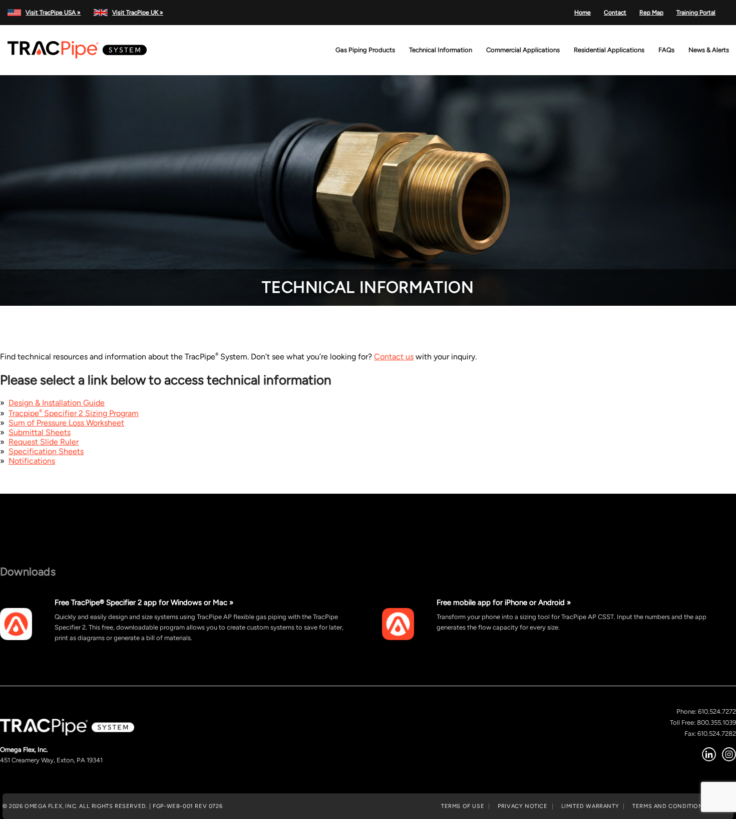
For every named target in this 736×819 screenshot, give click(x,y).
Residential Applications (609, 50)
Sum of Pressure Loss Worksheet (66, 423)
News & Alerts (708, 50)
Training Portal (695, 12)
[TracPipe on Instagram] (729, 754)
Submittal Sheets (40, 432)
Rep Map (651, 12)
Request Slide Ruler (44, 442)
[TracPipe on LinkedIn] (709, 754)
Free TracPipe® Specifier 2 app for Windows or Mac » (144, 602)
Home (582, 12)
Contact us (394, 356)
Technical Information (440, 50)
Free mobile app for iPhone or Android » (504, 602)
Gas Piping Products (365, 50)
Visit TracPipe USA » (53, 12)
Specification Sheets (46, 451)
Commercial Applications (523, 50)
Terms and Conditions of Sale (682, 806)
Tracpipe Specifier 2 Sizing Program (74, 413)
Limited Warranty (590, 806)
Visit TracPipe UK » (137, 12)
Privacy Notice (522, 806)
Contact (615, 12)
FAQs (666, 50)
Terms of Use (462, 806)
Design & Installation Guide (57, 402)
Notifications (32, 461)
